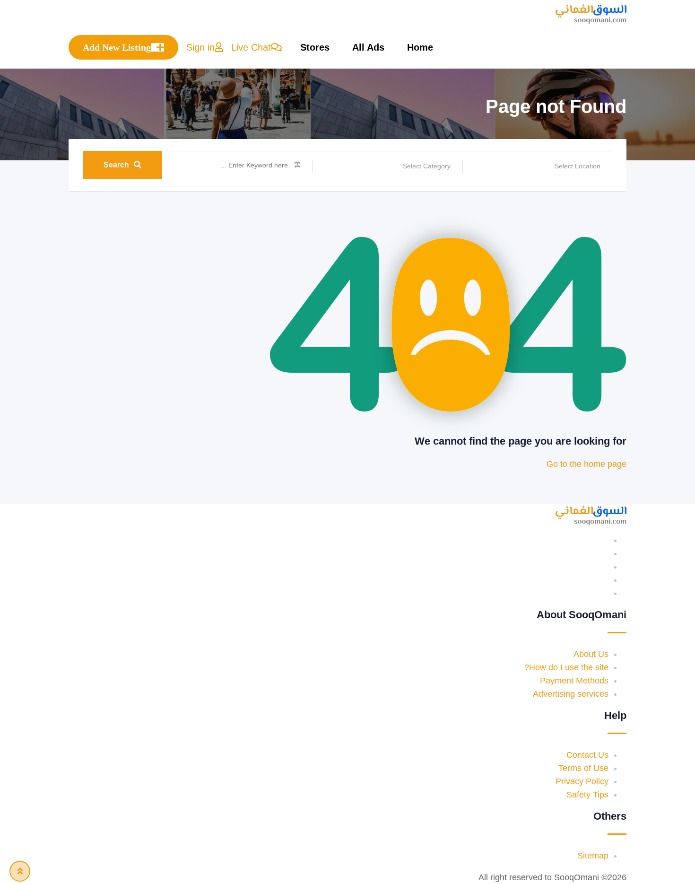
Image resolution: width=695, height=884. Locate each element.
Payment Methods (574, 680)
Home (420, 47)
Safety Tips (587, 794)
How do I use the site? (566, 667)
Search (116, 165)
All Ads (368, 47)
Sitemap (592, 855)
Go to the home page (586, 464)
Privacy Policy (582, 781)
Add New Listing (117, 47)
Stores (315, 47)
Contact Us (587, 755)
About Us (590, 654)
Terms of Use (583, 768)
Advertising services (570, 694)
